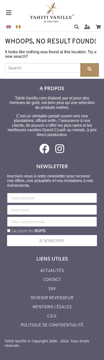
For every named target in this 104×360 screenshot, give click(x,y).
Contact (52, 279)
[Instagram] (60, 149)
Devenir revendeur (52, 298)
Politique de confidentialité (52, 325)
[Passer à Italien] (18, 26)
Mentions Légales (52, 307)
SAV (52, 289)
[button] (79, 27)
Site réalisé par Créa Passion (75, 355)
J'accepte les (28, 231)
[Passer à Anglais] (8, 26)
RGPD (40, 231)
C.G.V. (52, 316)
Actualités (52, 270)
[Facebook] (44, 149)
